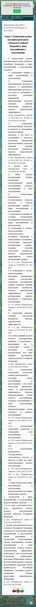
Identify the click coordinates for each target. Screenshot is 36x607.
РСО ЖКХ (5, 16)
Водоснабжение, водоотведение (22, 16)
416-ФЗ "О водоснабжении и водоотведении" (12, 18)
